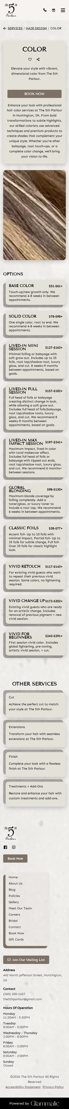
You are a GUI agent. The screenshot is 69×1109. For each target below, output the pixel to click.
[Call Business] (45, 10)
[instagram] (14, 847)
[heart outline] (30, 59)
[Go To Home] (11, 10)
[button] (53, 10)
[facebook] (6, 847)
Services (15, 28)
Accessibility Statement (23, 1087)
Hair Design (36, 28)
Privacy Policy (53, 1087)
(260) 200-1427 (14, 994)
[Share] (39, 59)
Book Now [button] (34, 94)
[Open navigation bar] (63, 10)
